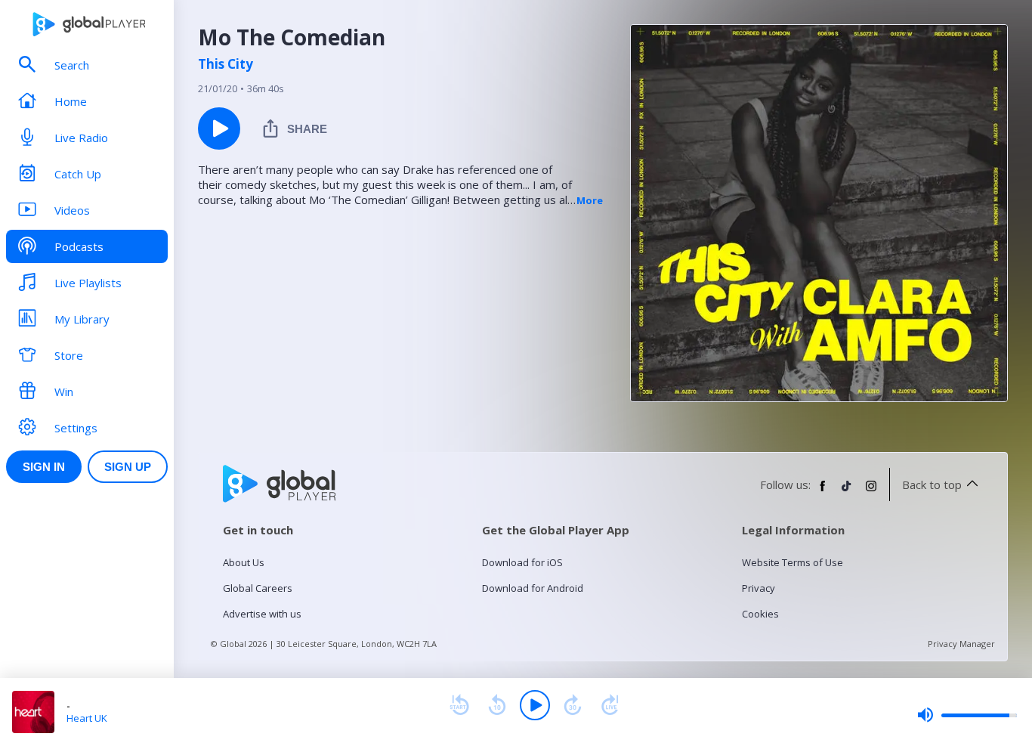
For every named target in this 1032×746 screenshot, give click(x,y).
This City (225, 64)
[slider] (967, 715)
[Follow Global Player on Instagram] (871, 492)
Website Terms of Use (792, 562)
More (589, 200)
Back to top (932, 484)
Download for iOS (522, 562)
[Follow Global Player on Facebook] (822, 492)
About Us (243, 562)
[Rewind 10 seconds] (497, 705)
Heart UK (86, 718)
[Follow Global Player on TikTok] (846, 492)
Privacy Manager (961, 643)
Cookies (760, 614)
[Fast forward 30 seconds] (573, 705)
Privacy (758, 588)
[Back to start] (459, 705)
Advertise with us (262, 614)
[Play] (535, 705)
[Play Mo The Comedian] (219, 128)
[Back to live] (610, 705)
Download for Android (532, 588)
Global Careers (257, 588)
